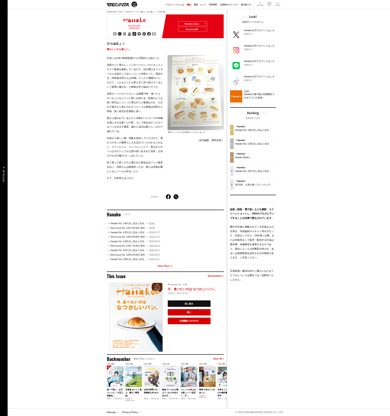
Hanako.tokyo (192, 24)
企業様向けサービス (229, 5)
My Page (260, 3)
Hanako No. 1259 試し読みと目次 (135, 232)
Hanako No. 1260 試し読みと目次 (132, 223)
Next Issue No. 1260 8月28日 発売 (135, 236)
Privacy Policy (130, 412)
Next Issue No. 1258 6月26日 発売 (135, 254)
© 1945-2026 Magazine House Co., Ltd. (259, 412)
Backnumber (215, 276)
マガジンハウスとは (175, 5)
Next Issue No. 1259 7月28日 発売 (135, 245)
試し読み (189, 303)
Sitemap (111, 412)
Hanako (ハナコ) (132, 12)
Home (121, 12)
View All (217, 358)
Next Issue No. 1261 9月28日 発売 (132, 228)
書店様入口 (246, 5)
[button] (221, 380)
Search (277, 3)
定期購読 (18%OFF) (189, 321)
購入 (189, 312)
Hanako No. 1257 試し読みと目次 (135, 250)
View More (164, 265)
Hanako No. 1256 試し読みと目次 (135, 259)
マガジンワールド (122, 4)
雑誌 (189, 5)
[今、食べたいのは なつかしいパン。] (136, 317)
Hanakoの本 (192, 29)
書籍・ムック (200, 5)
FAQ (269, 3)
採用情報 (213, 5)
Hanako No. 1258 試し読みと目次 (135, 241)
